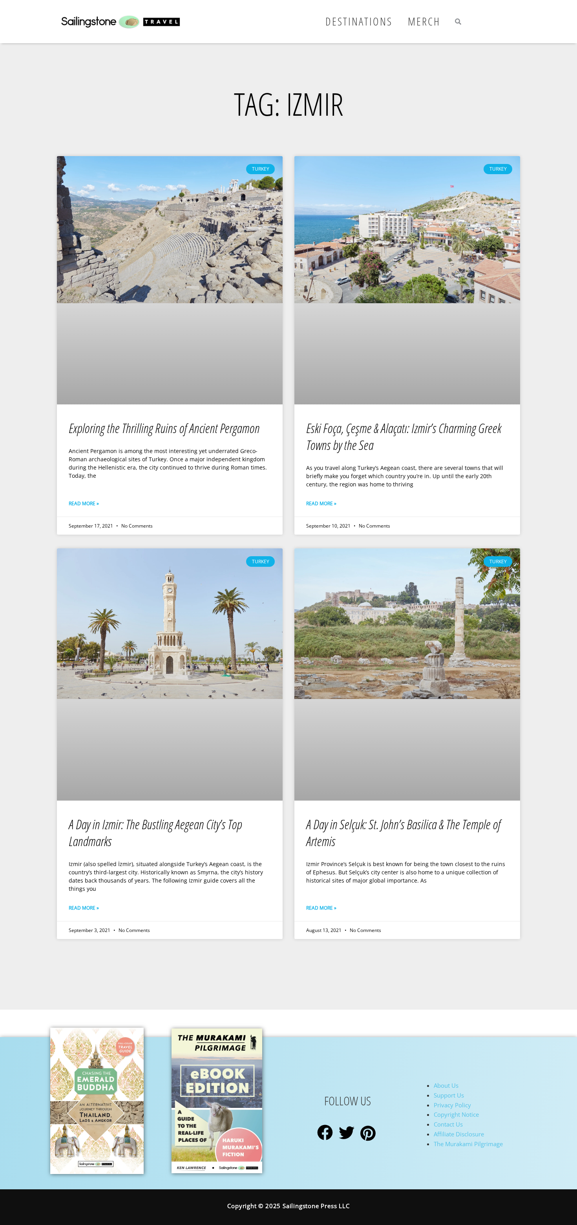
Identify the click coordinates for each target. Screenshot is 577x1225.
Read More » (84, 503)
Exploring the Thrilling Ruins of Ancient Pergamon (164, 428)
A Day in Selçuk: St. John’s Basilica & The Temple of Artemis (403, 832)
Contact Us (448, 1124)
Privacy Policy (452, 1105)
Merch (424, 21)
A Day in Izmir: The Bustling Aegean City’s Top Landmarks (155, 832)
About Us (446, 1085)
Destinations (359, 21)
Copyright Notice (456, 1114)
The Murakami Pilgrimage (468, 1144)
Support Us (449, 1095)
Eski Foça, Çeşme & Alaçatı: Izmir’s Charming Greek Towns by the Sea (403, 436)
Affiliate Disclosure (459, 1134)
